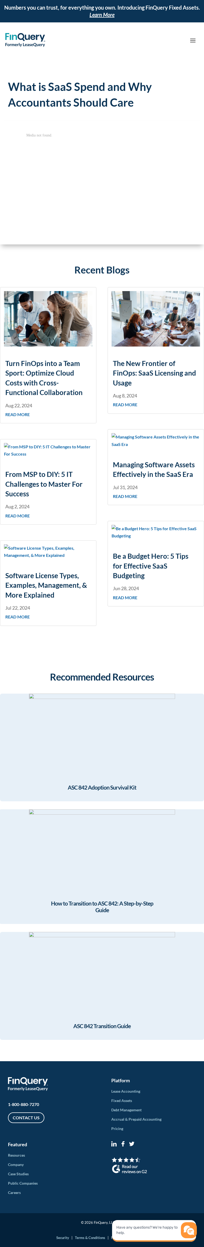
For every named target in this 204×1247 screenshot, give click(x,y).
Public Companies (23, 1183)
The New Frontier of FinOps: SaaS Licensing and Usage (154, 373)
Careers (14, 1192)
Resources (16, 1155)
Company (16, 1164)
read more (17, 414)
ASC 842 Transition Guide (102, 1026)
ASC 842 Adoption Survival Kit (102, 787)
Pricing (117, 1128)
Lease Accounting (125, 1091)
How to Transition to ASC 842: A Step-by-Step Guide (102, 906)
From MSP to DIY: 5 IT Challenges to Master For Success (44, 484)
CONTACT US (26, 1117)
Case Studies (18, 1174)
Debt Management (126, 1110)
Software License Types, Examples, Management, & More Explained (46, 585)
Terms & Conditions (90, 1238)
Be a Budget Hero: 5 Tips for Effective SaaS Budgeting (150, 566)
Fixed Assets (121, 1100)
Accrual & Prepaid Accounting (136, 1119)
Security (62, 1238)
